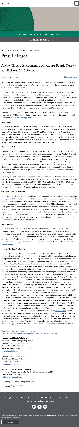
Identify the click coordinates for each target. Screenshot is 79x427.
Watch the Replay (56, 34)
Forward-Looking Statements (25, 398)
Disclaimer (53, 401)
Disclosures (70, 398)
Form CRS (40, 398)
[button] (76, 3)
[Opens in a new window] (34, 406)
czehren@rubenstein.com (12, 377)
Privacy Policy (9, 398)
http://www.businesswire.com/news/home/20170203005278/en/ (29, 333)
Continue (10, 422)
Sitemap (62, 398)
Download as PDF (72, 77)
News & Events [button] (41, 40)
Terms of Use (28, 401)
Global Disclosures (51, 398)
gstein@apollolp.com (10, 351)
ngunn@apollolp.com (10, 364)
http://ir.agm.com (48, 187)
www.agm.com (7, 244)
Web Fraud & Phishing (41, 401)
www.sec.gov (60, 311)
